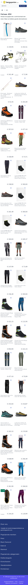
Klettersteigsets (6, 558)
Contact (21, 581)
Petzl (3, 538)
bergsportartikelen (8, 581)
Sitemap (21, 583)
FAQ (16, 581)
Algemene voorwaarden (11, 583)
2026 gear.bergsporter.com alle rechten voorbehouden (15, 577)
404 (7, 10)
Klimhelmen (5, 569)
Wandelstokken (6, 565)
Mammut (4, 549)
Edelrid (3, 546)
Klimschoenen (6, 562)
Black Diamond (6, 542)
